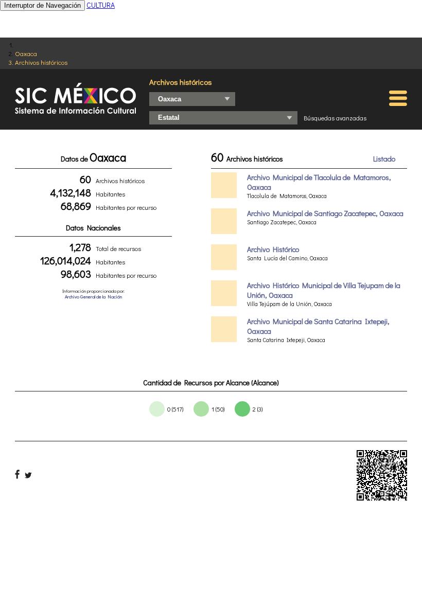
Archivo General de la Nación (93, 296)
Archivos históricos (41, 62)
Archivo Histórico (273, 249)
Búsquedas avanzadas (335, 118)
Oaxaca (26, 53)
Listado (384, 159)
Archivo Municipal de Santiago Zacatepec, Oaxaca (325, 213)
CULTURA (100, 5)
